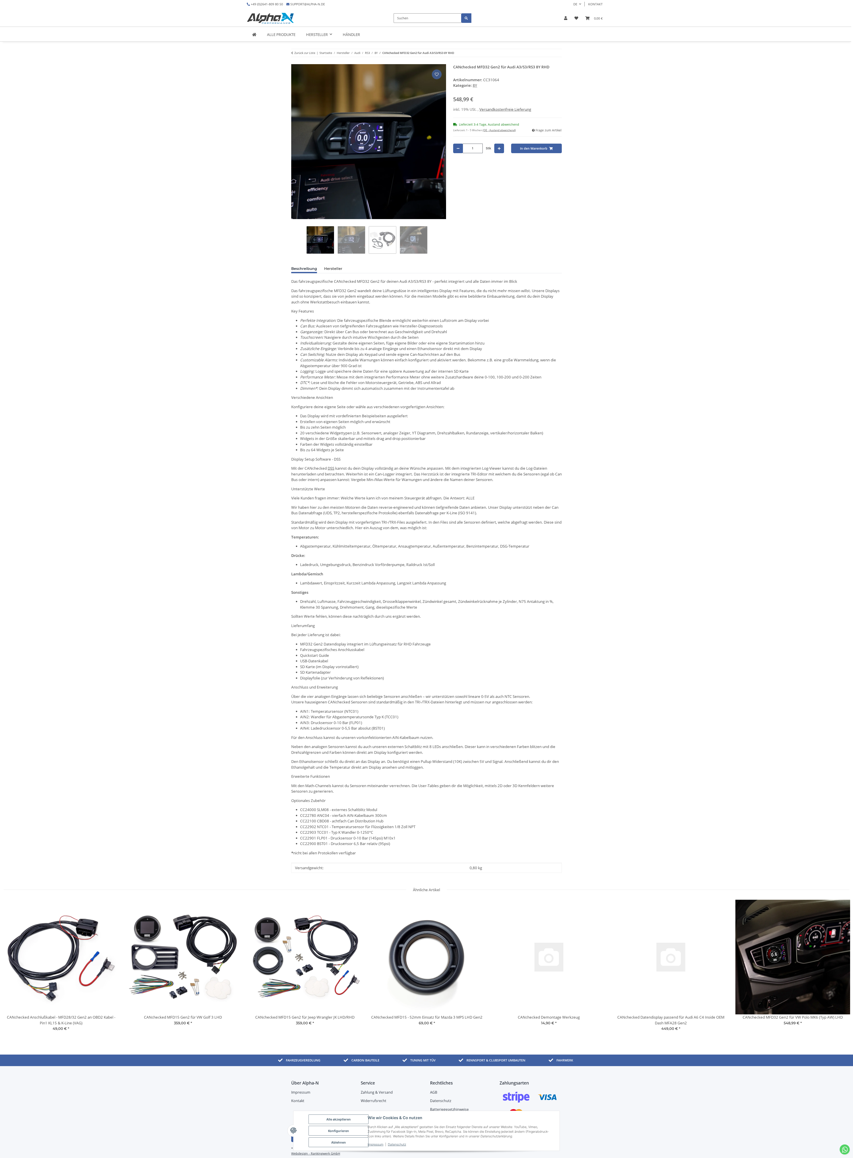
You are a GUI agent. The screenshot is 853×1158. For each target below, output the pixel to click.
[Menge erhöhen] (499, 148)
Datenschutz (397, 1144)
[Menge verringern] (458, 148)
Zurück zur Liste (304, 53)
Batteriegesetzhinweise (449, 1109)
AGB (433, 1092)
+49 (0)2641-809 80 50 (266, 4)
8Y (475, 85)
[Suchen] (466, 18)
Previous (11, 968)
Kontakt (595, 4)
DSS (331, 468)
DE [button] (575, 4)
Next (842, 968)
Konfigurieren (338, 1131)
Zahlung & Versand (377, 1092)
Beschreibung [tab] (304, 269)
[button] (565, 18)
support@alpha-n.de (307, 4)
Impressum (375, 1144)
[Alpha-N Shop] (254, 34)
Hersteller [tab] (333, 269)
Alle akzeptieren (338, 1119)
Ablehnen (338, 1142)
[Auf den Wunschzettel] (437, 74)
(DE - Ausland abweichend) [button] (499, 130)
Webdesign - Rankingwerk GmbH (315, 1153)
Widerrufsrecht (373, 1100)
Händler (351, 34)
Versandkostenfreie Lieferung (505, 109)
